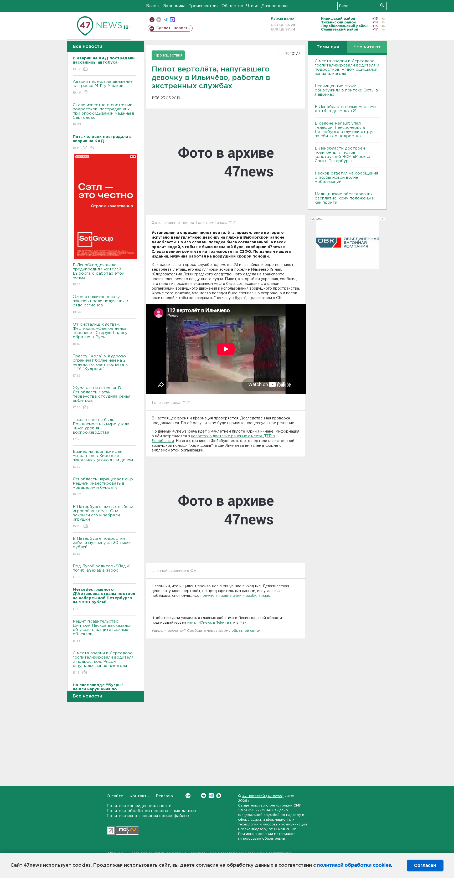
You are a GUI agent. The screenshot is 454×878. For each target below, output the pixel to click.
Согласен (425, 865)
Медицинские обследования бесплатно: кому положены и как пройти (344, 198)
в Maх (241, 622)
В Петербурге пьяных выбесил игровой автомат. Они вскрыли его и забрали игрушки (104, 516)
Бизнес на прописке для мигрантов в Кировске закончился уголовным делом (103, 459)
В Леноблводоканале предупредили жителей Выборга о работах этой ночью (98, 274)
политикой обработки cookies (354, 865)
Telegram (211, 795)
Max (218, 795)
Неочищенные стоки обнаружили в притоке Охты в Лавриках (346, 90)
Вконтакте (203, 795)
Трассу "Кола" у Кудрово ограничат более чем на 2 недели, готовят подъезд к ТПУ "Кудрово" (100, 366)
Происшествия (203, 6)
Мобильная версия (151, 19)
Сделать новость (173, 28)
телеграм (165, 19)
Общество (232, 6)
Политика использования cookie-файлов (148, 816)
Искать (382, 5)
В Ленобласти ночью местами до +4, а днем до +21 (345, 109)
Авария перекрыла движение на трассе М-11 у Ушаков (103, 87)
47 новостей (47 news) (262, 796)
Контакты (139, 796)
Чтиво (252, 6)
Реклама (164, 796)
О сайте (115, 796)
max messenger (172, 19)
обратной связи (245, 630)
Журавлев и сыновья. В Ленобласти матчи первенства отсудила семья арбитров (101, 397)
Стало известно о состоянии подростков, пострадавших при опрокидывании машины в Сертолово (104, 114)
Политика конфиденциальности (139, 806)
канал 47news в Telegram (209, 622)
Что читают (367, 47)
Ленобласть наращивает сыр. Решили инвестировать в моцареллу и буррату (103, 486)
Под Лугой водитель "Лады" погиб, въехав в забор (102, 571)
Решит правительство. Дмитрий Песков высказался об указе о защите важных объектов (102, 631)
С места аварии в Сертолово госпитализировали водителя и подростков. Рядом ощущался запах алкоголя (103, 662)
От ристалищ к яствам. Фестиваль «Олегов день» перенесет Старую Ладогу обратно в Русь (100, 334)
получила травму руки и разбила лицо (235, 595)
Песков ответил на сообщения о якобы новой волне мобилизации (346, 177)
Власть (153, 6)
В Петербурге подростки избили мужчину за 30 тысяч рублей (102, 546)
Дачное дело (274, 6)
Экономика (174, 6)
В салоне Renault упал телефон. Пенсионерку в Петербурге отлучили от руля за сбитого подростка (345, 130)
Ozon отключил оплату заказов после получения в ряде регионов (100, 304)
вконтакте (158, 19)
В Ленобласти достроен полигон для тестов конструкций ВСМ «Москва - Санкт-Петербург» (344, 155)
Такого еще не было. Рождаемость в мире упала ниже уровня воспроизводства (101, 429)
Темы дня (328, 47)
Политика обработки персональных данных (152, 811)
